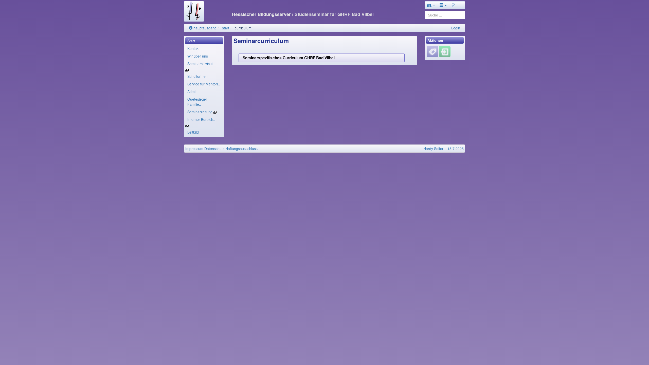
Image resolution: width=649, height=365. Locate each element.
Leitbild (193, 132)
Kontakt (193, 48)
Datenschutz (214, 148)
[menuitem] (204, 40)
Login (455, 27)
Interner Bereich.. (201, 119)
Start (191, 40)
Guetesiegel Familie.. (197, 102)
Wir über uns (197, 56)
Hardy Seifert (433, 148)
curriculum (243, 27)
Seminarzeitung (200, 111)
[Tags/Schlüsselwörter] (432, 51)
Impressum (194, 148)
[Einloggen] (445, 51)
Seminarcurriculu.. (202, 63)
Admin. (193, 91)
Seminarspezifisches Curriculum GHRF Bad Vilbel (289, 58)
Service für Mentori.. (203, 83)
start (225, 27)
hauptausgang (204, 27)
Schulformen (197, 76)
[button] (431, 5)
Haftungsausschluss (241, 148)
